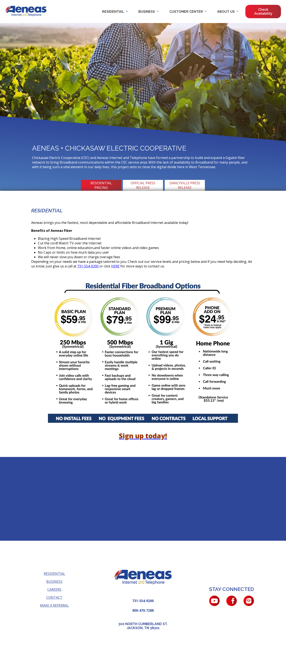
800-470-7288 (143, 610)
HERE (115, 266)
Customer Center (186, 12)
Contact (54, 597)
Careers (54, 589)
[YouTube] (214, 601)
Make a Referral (54, 605)
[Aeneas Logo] (26, 11)
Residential (113, 12)
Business (146, 12)
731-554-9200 (88, 266)
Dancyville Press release (184, 185)
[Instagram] (248, 601)
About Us (226, 12)
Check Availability (263, 11)
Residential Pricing (101, 185)
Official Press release (143, 185)
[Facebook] (231, 601)
